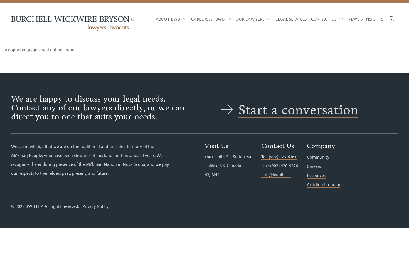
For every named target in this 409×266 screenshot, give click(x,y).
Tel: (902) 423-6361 (279, 156)
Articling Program (323, 184)
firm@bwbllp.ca (276, 174)
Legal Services (291, 19)
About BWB (168, 19)
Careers (314, 166)
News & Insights (365, 19)
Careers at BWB (208, 19)
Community (318, 157)
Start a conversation (298, 110)
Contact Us (323, 19)
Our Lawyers (250, 19)
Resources (316, 175)
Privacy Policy (95, 206)
